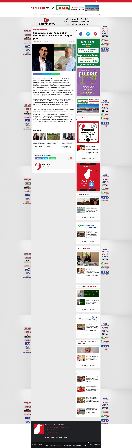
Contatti (33, 1)
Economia (59, 15)
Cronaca (47, 15)
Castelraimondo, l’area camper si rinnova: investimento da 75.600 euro (53, 144)
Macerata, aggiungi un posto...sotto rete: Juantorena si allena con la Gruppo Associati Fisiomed (92, 389)
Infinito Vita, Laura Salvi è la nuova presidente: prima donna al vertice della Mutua (92, 235)
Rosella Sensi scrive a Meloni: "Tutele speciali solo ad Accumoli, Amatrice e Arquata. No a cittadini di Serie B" (68, 145)
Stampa (70, 41)
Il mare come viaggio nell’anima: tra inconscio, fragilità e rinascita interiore (92, 211)
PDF (73, 41)
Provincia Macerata (42, 29)
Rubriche (91, 15)
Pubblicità (38, 1)
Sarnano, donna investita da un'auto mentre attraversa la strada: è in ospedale (92, 379)
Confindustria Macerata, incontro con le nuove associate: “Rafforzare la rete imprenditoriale (92, 328)
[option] (40, 141)
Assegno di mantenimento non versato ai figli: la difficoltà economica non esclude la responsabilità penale (92, 272)
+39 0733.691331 (53, 429)
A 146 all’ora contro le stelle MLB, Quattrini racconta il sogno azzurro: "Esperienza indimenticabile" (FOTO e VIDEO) (92, 150)
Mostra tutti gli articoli (88, 158)
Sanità (76, 15)
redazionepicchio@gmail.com (56, 434)
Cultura (54, 15)
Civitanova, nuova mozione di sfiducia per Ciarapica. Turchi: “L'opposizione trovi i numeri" (39, 145)
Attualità (41, 15)
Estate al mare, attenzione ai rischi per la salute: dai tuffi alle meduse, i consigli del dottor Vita (92, 303)
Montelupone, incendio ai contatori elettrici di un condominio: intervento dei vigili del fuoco (92, 410)
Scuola (81, 15)
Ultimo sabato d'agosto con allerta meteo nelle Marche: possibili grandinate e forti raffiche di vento (92, 400)
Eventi (65, 15)
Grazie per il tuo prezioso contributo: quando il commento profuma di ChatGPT (92, 359)
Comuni (35, 15)
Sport (85, 15)
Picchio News (46, 164)
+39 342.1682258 (53, 432)
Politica (71, 15)
